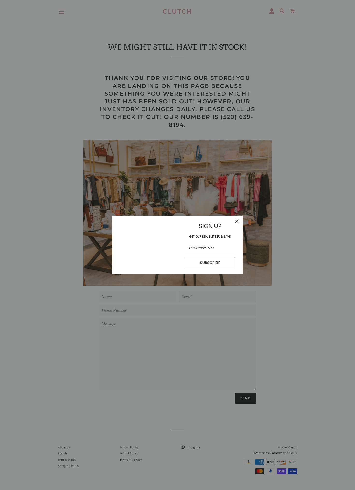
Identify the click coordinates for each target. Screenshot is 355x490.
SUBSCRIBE (210, 262)
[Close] (237, 221)
